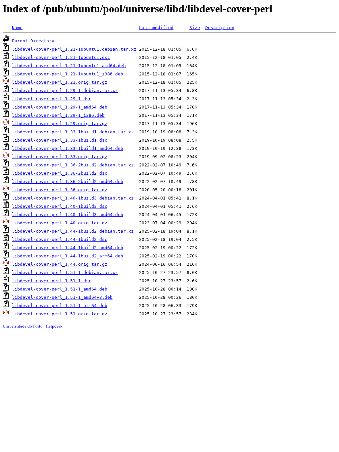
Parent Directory (33, 40)
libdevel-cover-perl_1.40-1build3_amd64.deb (67, 214)
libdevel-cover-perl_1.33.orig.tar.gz (59, 156)
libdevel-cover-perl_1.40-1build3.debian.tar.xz (73, 198)
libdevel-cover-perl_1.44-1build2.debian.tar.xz (73, 231)
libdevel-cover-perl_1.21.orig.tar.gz (59, 82)
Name (17, 27)
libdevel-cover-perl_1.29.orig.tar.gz (59, 123)
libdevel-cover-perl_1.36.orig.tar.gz (59, 189)
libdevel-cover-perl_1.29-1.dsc (51, 98)
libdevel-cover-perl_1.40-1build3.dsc (59, 206)
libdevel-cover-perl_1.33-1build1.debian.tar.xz (73, 131)
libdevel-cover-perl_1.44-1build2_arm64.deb (67, 255)
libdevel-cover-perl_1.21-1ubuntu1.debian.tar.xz (74, 49)
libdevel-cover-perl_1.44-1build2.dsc (59, 239)
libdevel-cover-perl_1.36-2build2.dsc (59, 173)
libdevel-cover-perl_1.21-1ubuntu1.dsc (61, 57)
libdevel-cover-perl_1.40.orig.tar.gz (59, 222)
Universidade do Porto (23, 326)
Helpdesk (54, 326)
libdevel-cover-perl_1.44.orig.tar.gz (59, 264)
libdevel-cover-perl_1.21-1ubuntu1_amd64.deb (69, 65)
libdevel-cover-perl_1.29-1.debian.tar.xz (65, 90)
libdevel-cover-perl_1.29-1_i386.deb (58, 115)
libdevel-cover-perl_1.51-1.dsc (51, 280)
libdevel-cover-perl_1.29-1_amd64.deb (59, 107)
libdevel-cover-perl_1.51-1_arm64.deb (59, 305)
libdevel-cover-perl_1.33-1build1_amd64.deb (67, 148)
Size (194, 27)
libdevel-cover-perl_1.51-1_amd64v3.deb (62, 297)
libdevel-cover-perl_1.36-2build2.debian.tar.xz (73, 164)
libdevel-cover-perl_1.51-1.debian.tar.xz (65, 272)
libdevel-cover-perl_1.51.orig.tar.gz (59, 313)
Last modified (156, 27)
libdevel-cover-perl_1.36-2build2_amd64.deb (67, 181)
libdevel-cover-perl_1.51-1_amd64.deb (59, 289)
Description (219, 27)
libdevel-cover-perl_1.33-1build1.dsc (59, 140)
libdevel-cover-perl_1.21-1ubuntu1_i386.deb (67, 73)
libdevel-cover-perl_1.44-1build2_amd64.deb (67, 247)
